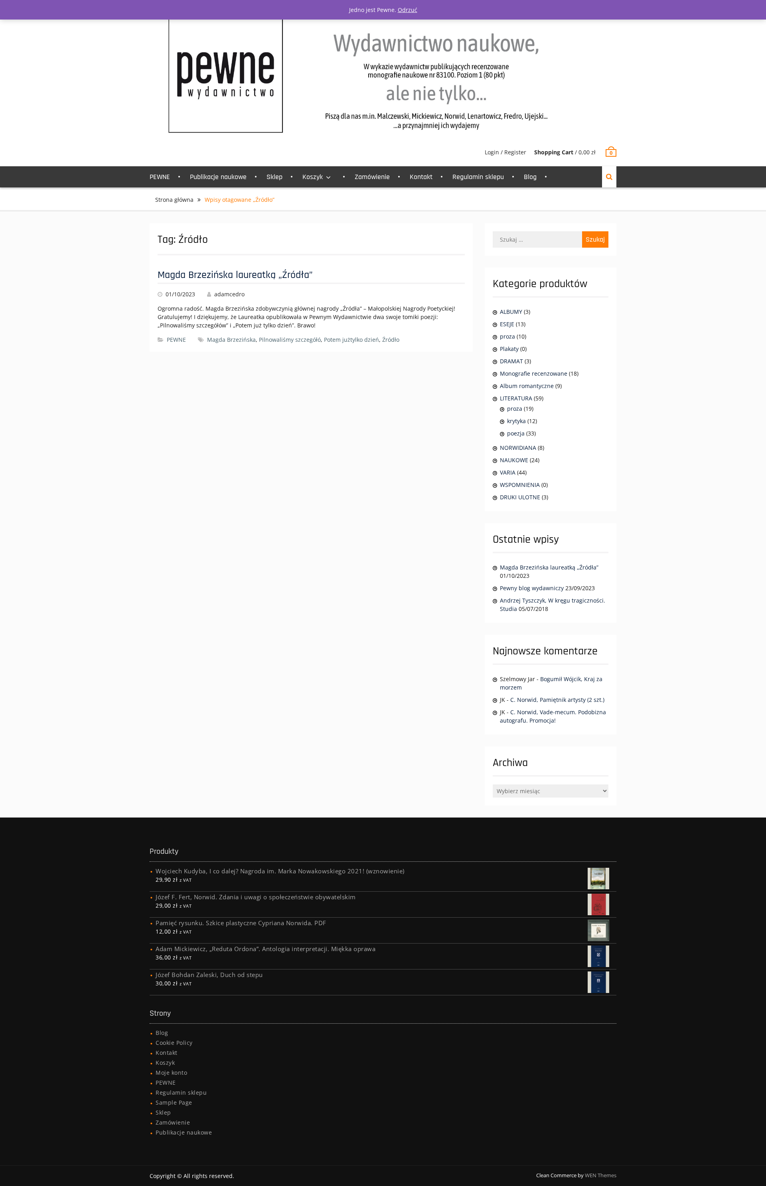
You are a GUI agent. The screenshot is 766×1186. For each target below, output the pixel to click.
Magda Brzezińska (231, 339)
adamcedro (229, 294)
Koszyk (312, 176)
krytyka (516, 421)
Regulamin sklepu (478, 176)
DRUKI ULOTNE (520, 497)
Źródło (390, 339)
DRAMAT (511, 361)
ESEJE (507, 324)
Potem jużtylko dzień (351, 339)
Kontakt (421, 176)
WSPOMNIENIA (520, 485)
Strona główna (174, 199)
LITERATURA (516, 398)
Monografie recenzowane (533, 373)
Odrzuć (407, 10)
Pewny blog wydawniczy (532, 588)
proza (507, 336)
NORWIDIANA (518, 447)
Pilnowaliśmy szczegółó (290, 339)
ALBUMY (511, 311)
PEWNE (160, 176)
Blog (530, 176)
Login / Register (505, 152)
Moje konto (171, 1072)
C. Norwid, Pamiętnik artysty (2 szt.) (557, 699)
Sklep (274, 176)
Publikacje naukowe (218, 176)
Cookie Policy (174, 1042)
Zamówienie (372, 176)
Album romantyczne (527, 386)
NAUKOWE (514, 460)
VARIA (507, 472)
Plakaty (509, 349)
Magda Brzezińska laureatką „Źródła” (235, 275)
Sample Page (174, 1102)
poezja (516, 433)
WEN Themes (600, 1175)
